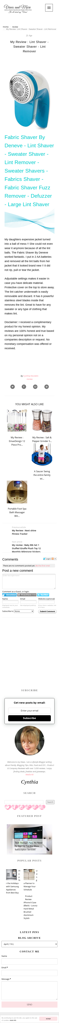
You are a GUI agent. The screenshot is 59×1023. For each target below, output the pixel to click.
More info (13, 1020)
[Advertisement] (29, 654)
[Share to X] (12, 386)
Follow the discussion (54, 558)
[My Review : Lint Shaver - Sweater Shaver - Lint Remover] (35, 386)
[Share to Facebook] (24, 386)
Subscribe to (8, 611)
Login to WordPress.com (26, 594)
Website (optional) (46, 598)
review (30, 379)
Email (22, 598)
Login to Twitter (43, 594)
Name (5, 598)
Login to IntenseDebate (9, 594)
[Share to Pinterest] (46, 386)
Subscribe (29, 718)
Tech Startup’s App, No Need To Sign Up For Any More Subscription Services (28, 846)
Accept (48, 1018)
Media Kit (29, 774)
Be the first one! (43, 565)
